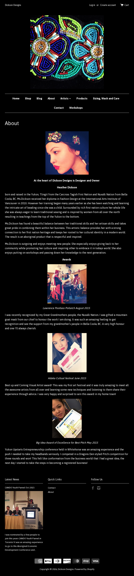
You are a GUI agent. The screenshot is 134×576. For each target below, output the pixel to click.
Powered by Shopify (84, 569)
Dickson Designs (66, 569)
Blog (39, 98)
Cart (127, 5)
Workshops (76, 107)
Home (15, 98)
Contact (59, 107)
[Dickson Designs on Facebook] (93, 488)
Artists (64, 98)
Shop (28, 98)
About (51, 98)
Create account (108, 5)
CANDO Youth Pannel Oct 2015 (19, 487)
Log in (92, 5)
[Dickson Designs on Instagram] (98, 488)
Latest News (12, 479)
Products (81, 98)
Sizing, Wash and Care (106, 98)
